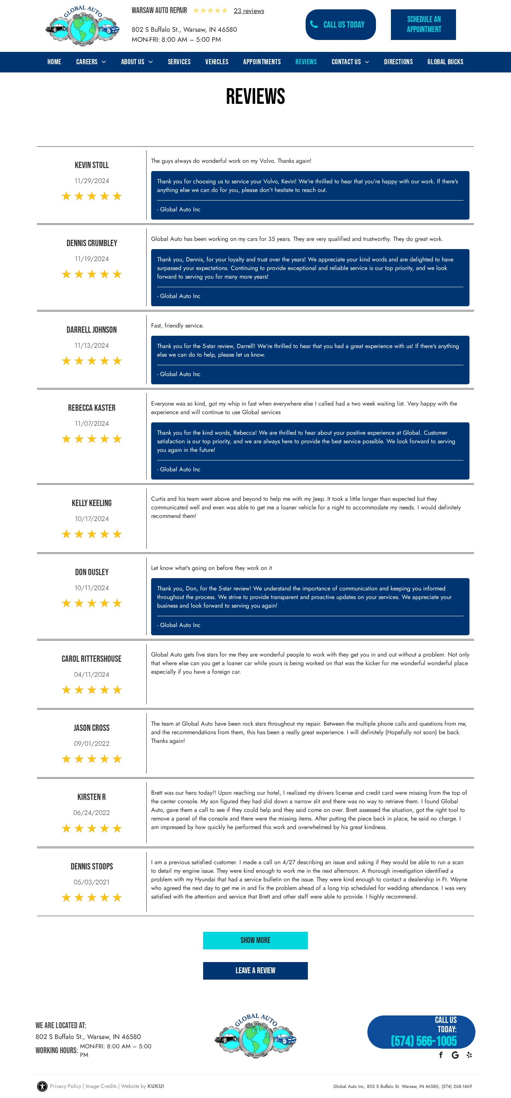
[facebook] (441, 1056)
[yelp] (469, 1056)
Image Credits (101, 1086)
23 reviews (249, 11)
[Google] (455, 1056)
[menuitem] (54, 62)
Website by (133, 1086)
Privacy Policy (65, 1086)
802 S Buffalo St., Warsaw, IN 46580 (184, 29)
